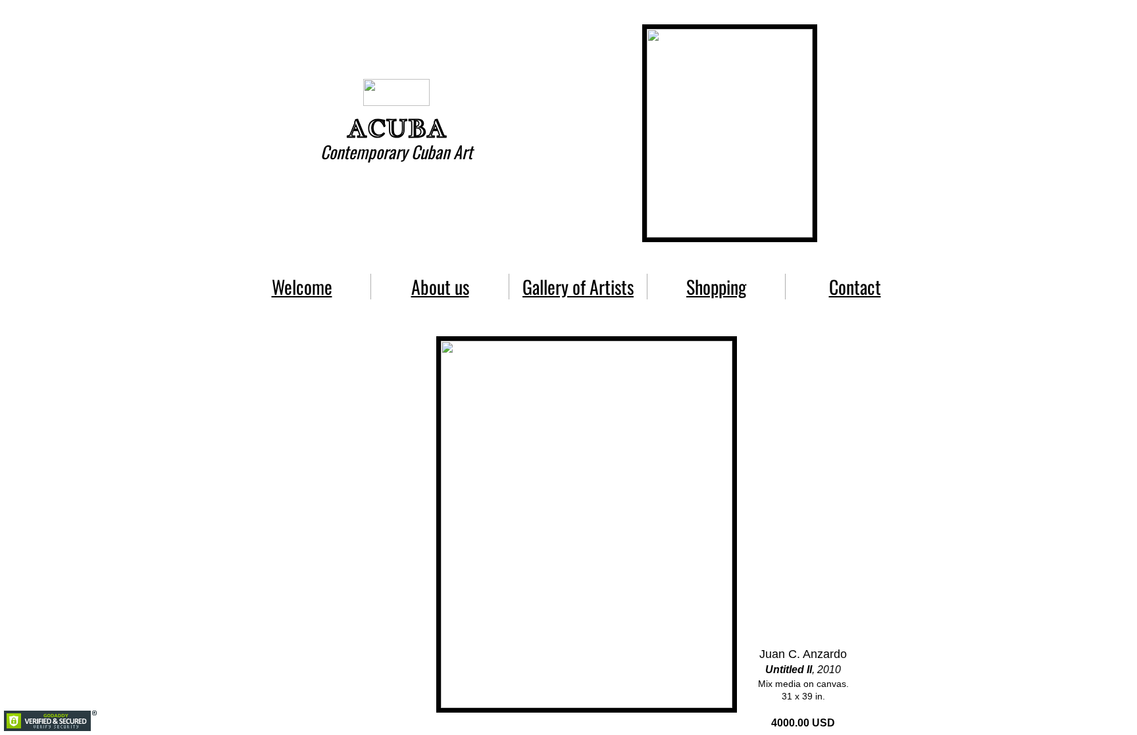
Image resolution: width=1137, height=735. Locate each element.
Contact (855, 286)
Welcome (302, 286)
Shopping (716, 286)
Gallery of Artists (578, 286)
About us (440, 286)
